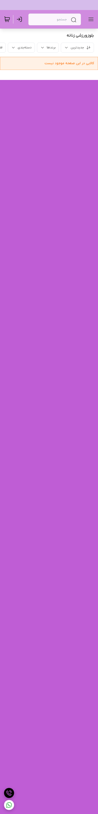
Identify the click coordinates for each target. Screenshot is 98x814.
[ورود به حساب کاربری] (20, 19)
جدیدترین (77, 47)
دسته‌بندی (25, 47)
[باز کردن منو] (90, 19)
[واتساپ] (9, 805)
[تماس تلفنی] (9, 793)
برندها (51, 47)
